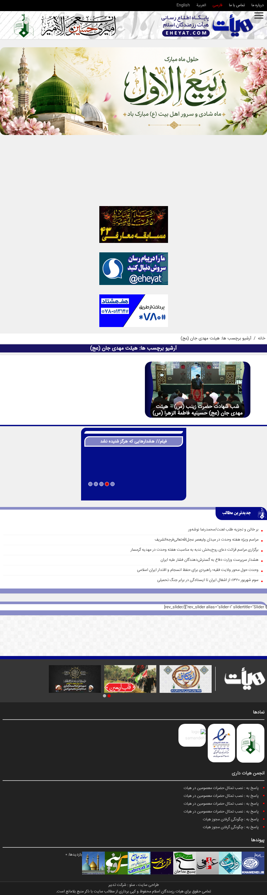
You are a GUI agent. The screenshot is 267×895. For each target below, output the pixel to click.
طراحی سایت (148, 885)
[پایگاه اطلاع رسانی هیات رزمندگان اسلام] (207, 25)
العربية (201, 5)
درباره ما (257, 5)
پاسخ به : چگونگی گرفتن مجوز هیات (231, 819)
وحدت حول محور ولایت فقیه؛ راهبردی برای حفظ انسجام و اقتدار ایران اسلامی (198, 570)
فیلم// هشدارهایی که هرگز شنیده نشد (133, 441)
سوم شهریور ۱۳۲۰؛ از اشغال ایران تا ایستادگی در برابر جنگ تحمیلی (208, 580)
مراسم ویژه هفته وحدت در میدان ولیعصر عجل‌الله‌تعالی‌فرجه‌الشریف (207, 540)
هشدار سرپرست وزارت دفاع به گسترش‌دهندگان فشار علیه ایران (210, 560)
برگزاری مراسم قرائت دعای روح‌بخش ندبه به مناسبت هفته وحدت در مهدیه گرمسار (195, 550)
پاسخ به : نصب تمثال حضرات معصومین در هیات (221, 788)
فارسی (217, 5)
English (183, 5)
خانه (261, 338)
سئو (132, 885)
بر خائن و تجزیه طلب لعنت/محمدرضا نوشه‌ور (223, 530)
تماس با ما (237, 5)
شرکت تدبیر (117, 885)
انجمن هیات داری (248, 773)
